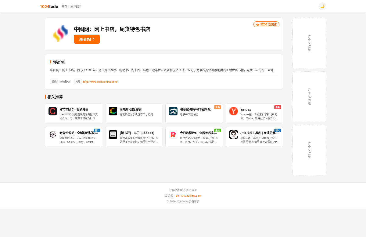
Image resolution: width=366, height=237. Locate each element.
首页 (64, 6)
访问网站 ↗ (87, 39)
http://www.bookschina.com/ (100, 82)
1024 (49, 6)
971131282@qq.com (188, 196)
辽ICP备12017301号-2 (183, 190)
